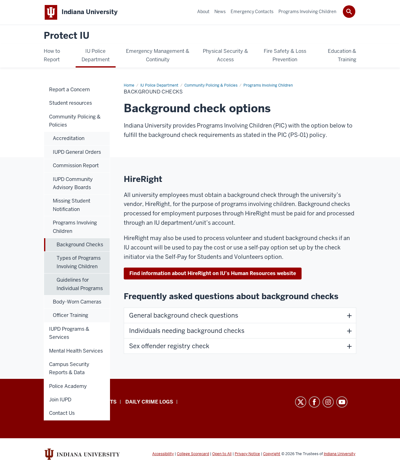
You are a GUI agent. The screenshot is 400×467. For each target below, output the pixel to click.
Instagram (328, 402)
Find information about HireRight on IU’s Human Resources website (212, 273)
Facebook (314, 402)
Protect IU (66, 36)
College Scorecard (193, 453)
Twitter (300, 402)
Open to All (222, 453)
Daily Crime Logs (149, 402)
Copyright (271, 453)
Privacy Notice (247, 453)
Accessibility (163, 453)
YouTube (342, 402)
